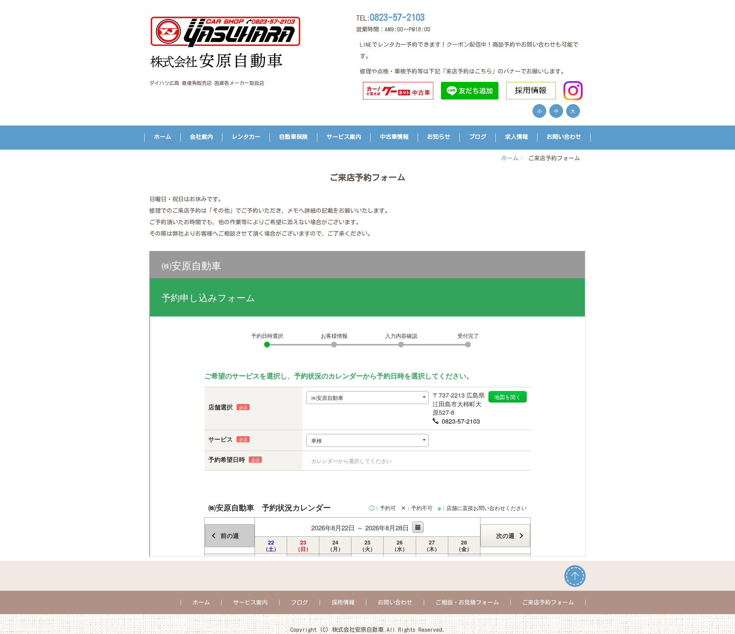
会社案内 (201, 137)
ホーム (162, 137)
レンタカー (246, 137)
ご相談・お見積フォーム (467, 602)
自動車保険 (293, 137)
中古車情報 (394, 137)
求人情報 (516, 137)
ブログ (477, 137)
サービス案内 (344, 137)
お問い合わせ (564, 137)
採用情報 (343, 602)
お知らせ (438, 137)
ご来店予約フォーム (548, 602)
